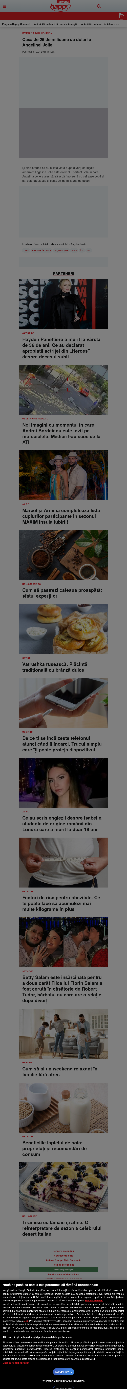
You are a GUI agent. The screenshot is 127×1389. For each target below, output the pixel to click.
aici (26, 1321)
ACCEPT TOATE (63, 1371)
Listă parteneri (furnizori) (16, 1362)
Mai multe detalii (94, 1300)
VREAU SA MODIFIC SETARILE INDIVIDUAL (63, 1380)
